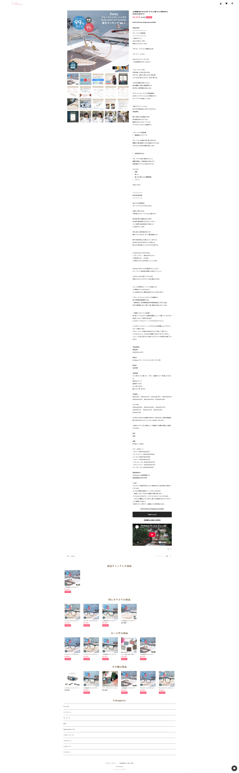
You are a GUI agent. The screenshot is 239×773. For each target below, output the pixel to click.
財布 (64, 723)
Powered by (117, 769)
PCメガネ (66, 706)
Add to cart (152, 514)
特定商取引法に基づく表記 (127, 763)
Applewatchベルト (69, 729)
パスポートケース (68, 735)
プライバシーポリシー (111, 763)
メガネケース (67, 746)
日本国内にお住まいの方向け (152, 520)
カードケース (67, 712)
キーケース (66, 718)
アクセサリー (67, 752)
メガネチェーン (67, 741)
